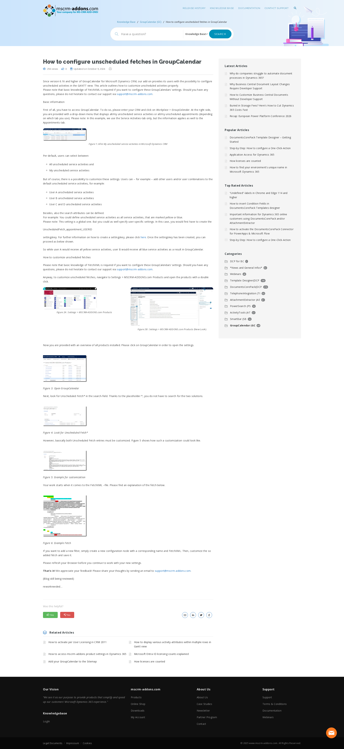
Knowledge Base (222, 8)
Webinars (235, 274)
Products (136, 697)
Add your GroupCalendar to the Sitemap (72, 661)
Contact (201, 724)
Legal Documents (53, 743)
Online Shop (138, 704)
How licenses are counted (149, 661)
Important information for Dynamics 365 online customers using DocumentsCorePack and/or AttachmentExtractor (258, 219)
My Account (138, 717)
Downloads (138, 710)
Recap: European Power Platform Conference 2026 (261, 116)
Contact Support (277, 8)
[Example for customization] (128, 460)
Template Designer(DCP (244, 280)
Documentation (249, 8)
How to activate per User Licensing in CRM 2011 (77, 642)
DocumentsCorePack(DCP (246, 287)
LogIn (46, 721)
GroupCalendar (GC (242, 325)
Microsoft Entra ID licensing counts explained (161, 654)
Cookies (87, 743)
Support (267, 697)
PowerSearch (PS (240, 306)
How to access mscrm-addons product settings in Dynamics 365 (87, 654)
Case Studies (204, 704)
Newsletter (203, 710)
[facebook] (209, 615)
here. (144, 237)
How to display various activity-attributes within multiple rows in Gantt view (172, 644)
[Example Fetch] (128, 516)
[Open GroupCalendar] (128, 368)
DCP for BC (237, 261)
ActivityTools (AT (240, 312)
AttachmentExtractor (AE (245, 299)
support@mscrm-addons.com (134, 94)
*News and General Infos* (246, 267)
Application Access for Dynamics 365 (252, 154)
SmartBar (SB (238, 319)
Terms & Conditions (274, 704)
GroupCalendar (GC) (150, 21)
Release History (194, 8)
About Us (202, 697)
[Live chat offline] (331, 732)
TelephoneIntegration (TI (245, 293)
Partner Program (207, 717)
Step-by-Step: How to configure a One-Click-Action (260, 148)
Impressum (72, 743)
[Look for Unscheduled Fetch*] (128, 416)
